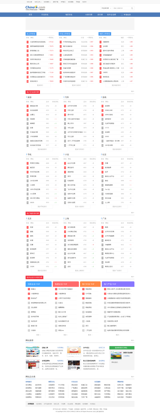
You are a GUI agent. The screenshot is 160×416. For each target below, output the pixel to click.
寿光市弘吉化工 (68, 50)
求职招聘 (97, 391)
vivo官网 (33, 194)
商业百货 (75, 385)
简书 (69, 176)
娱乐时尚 (38, 385)
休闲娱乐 (29, 382)
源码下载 (55, 2)
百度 (31, 227)
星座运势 (29, 391)
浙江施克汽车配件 (109, 64)
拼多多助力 (34, 81)
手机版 (105, 409)
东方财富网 (71, 227)
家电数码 (75, 391)
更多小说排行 (79, 206)
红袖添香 (71, 181)
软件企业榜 (111, 15)
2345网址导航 (72, 231)
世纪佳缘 (108, 198)
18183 (107, 136)
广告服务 (70, 409)
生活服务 (97, 382)
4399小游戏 (109, 115)
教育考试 (52, 388)
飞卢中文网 (71, 189)
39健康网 (108, 245)
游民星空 (108, 119)
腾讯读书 (71, 167)
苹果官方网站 (34, 163)
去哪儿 (32, 115)
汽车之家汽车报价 (74, 119)
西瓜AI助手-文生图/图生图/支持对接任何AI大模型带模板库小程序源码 (118, 289)
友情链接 (77, 409)
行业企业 (75, 382)
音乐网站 (29, 385)
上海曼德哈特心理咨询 (110, 81)
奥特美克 (106, 77)
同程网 (32, 119)
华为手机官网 (34, 172)
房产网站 (107, 391)
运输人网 (45, 347)
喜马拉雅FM (72, 258)
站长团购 (70, 2)
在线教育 (52, 385)
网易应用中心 (109, 253)
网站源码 (77, 404)
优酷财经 (106, 42)
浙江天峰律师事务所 (37, 55)
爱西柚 (32, 312)
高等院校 (61, 397)
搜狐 (31, 231)
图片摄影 (38, 388)
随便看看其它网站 (121, 348)
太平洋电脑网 (109, 236)
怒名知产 (33, 298)
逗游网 (107, 132)
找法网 (107, 262)
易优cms (59, 330)
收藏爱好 (38, 394)
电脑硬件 (129, 385)
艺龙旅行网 (34, 132)
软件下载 (120, 388)
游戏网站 (102, 361)
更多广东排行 (117, 270)
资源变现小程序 (111, 321)
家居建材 (97, 388)
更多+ (132, 91)
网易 (106, 227)
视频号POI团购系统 (113, 312)
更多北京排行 (42, 270)
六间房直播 (109, 194)
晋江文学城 (71, 185)
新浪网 (32, 258)
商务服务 (84, 394)
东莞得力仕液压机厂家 (110, 59)
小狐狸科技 (34, 294)
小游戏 (86, 321)
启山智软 (33, 307)
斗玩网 (63, 404)
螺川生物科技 (67, 46)
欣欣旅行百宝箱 (35, 145)
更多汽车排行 (79, 149)
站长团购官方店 (62, 321)
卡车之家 (71, 128)
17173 (107, 128)
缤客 (31, 128)
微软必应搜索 (72, 249)
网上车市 (71, 123)
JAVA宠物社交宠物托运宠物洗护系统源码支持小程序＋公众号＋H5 (118, 307)
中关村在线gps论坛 (69, 42)
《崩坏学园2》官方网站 (112, 142)
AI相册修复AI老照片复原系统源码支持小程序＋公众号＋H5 (118, 298)
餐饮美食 (107, 385)
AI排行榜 (88, 15)
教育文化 (52, 382)
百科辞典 (61, 394)
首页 (30, 15)
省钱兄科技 (61, 326)
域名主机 (129, 391)
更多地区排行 (116, 85)
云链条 (32, 330)
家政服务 (97, 385)
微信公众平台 (109, 176)
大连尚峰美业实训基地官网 (37, 43)
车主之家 (71, 136)
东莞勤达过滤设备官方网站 (37, 78)
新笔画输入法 (34, 50)
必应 (69, 266)
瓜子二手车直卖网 (74, 141)
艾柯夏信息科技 (35, 68)
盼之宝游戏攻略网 (89, 361)
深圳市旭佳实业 (35, 59)
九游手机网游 (109, 123)
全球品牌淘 (46, 361)
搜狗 (31, 236)
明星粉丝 (38, 397)
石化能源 (75, 394)
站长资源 (120, 397)
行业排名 (44, 15)
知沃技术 (33, 321)
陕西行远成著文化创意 (128, 353)
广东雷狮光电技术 (69, 77)
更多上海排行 (79, 270)
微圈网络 (60, 307)
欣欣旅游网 (34, 110)
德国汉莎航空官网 (36, 141)
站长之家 (29, 2)
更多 (37, 335)
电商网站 (60, 361)
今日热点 (92, 404)
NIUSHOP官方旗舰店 (64, 289)
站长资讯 (39, 404)
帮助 (101, 409)
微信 (106, 181)
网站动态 (96, 409)
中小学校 (61, 385)
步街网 (105, 46)
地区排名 (68, 15)
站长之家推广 (62, 317)
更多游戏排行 (117, 149)
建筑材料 (84, 388)
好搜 (31, 240)
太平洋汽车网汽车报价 (75, 132)
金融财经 (97, 397)
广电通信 (75, 388)
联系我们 (64, 409)
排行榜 (100, 15)
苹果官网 (33, 176)
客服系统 (87, 289)
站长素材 (46, 2)
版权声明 (83, 409)
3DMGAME (109, 110)
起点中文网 (71, 163)
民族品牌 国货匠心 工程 (111, 68)
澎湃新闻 (71, 240)
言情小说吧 (71, 202)
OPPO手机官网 (35, 189)
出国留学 (52, 394)
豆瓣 (106, 163)
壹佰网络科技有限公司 (37, 303)
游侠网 (107, 106)
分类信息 (107, 388)
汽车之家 (71, 110)
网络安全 (120, 394)
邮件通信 (129, 394)
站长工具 (37, 2)
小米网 (32, 185)
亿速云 (59, 303)
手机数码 (129, 397)
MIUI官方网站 (35, 198)
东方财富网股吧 (73, 245)
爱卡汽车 (71, 115)
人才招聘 (89, 409)
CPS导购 (87, 294)
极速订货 (33, 326)
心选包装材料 (67, 55)
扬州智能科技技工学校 (37, 72)
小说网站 (126, 356)
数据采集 (87, 303)
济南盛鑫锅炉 (107, 55)
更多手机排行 (42, 206)
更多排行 (40, 85)
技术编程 (129, 388)
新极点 (32, 289)
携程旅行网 (34, 106)
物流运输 (75, 397)
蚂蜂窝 (32, 123)
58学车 (105, 72)
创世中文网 (71, 194)
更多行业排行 (76, 85)
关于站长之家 (57, 409)
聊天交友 (97, 394)
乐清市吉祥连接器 (69, 81)
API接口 (63, 2)
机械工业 (84, 385)
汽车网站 (60, 347)
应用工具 (102, 347)
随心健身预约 (111, 326)
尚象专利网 (67, 68)
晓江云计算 (61, 312)
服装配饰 (84, 391)
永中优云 (86, 347)
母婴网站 (107, 397)
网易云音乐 (109, 266)
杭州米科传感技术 (69, 72)
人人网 (107, 202)
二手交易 (87, 330)
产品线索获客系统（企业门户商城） (118, 317)
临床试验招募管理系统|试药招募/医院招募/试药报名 (118, 330)
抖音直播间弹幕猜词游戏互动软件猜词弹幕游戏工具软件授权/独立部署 (118, 303)
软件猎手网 (34, 317)
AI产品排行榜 (48, 404)
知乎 (106, 172)
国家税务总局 (34, 262)
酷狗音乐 (108, 240)
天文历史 (52, 397)
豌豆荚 (32, 167)
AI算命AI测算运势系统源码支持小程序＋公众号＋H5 (118, 294)
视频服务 (87, 298)
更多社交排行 (117, 206)
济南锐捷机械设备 (69, 59)
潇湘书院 (71, 172)
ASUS (32, 202)
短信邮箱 (87, 312)
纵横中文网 (71, 198)
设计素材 (120, 391)
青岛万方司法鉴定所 (70, 64)
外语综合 (61, 388)
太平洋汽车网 (72, 106)
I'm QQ (107, 189)
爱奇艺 (32, 253)
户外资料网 (34, 136)
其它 (86, 326)
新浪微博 (108, 167)
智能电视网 (109, 185)
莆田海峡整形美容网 (37, 46)
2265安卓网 (109, 145)
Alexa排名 (70, 404)
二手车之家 (71, 145)
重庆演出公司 (34, 64)
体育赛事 (87, 317)
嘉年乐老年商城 (108, 50)
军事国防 (61, 391)
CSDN (32, 266)
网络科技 (120, 382)
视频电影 (38, 391)
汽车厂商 (84, 397)
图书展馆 (52, 391)
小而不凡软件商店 (63, 298)
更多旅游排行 (42, 149)
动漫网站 (29, 397)
